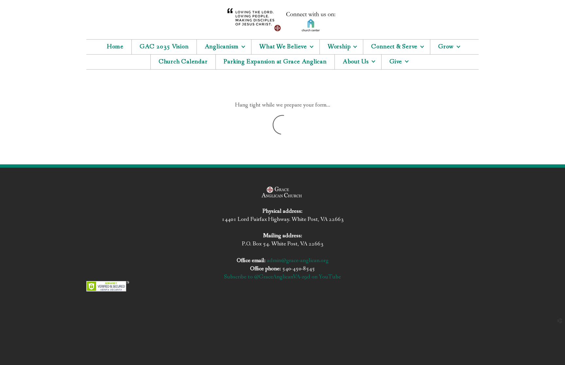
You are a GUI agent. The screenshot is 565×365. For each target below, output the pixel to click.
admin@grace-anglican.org (298, 260)
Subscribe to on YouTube (282, 277)
